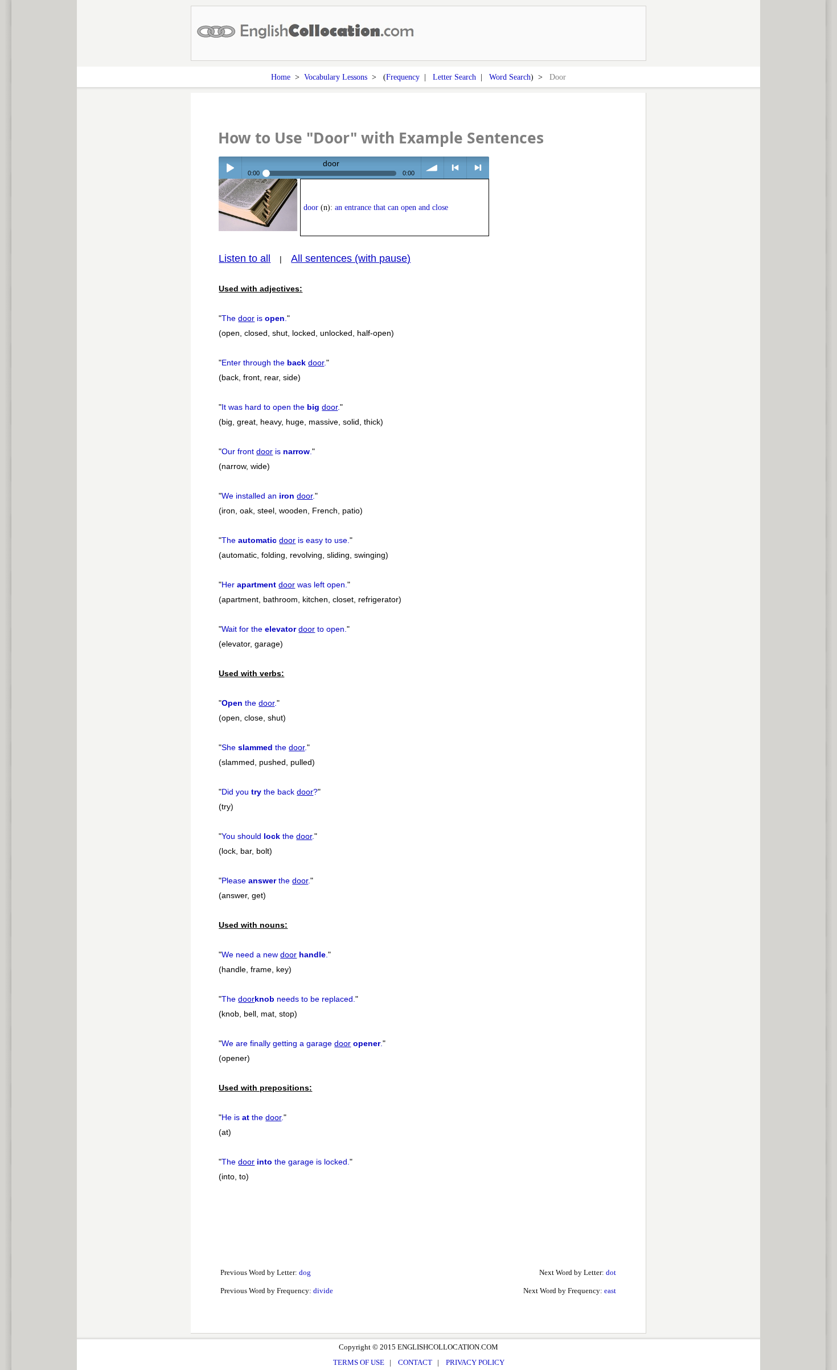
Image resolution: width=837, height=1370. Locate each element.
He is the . (252, 1117)
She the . (264, 747)
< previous (455, 168)
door (310, 207)
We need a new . (274, 954)
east (610, 1290)
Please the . (265, 880)
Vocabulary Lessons (335, 76)
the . (249, 702)
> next (478, 168)
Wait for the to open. (284, 628)
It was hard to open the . (280, 407)
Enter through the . (273, 362)
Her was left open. (284, 584)
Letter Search (454, 76)
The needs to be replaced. (288, 998)
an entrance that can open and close (391, 207)
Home (280, 76)
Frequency (403, 76)
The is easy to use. (285, 540)
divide (323, 1290)
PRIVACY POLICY (475, 1362)
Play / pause (230, 168)
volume (432, 168)
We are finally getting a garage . (302, 1043)
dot (611, 1272)
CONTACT (415, 1362)
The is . (254, 318)
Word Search (510, 76)
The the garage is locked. (285, 1161)
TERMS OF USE (358, 1362)
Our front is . (266, 451)
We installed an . (268, 495)
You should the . (267, 836)
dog (305, 1272)
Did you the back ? (269, 791)
